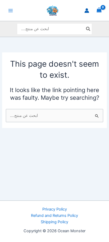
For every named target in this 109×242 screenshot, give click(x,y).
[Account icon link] (86, 10)
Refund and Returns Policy (54, 215)
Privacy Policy (54, 209)
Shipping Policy (54, 222)
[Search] (88, 29)
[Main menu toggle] (10, 10)
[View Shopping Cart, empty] (99, 10)
